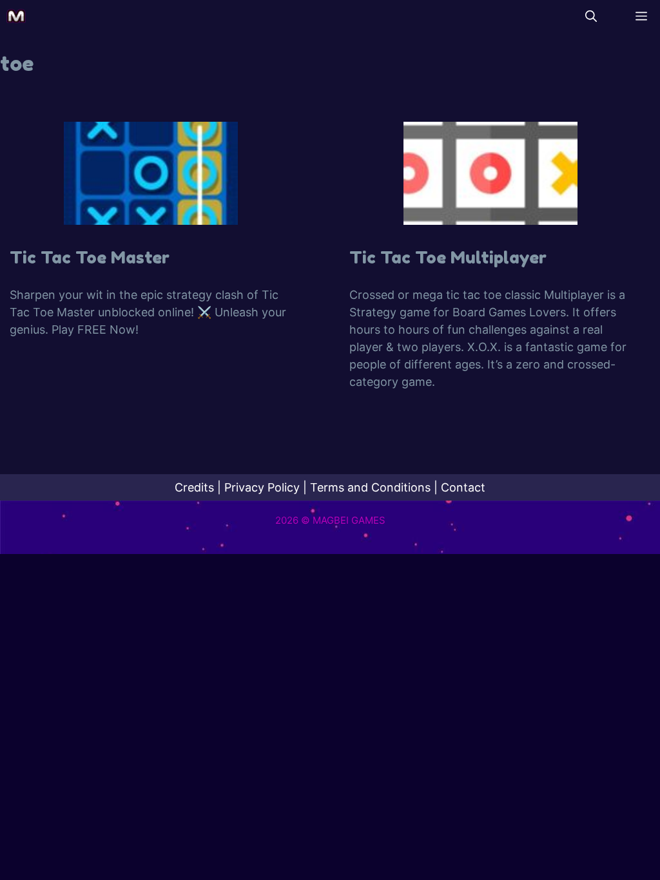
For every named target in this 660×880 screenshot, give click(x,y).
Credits (194, 487)
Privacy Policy (262, 487)
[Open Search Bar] (591, 16)
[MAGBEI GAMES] (16, 16)
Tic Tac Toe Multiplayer (448, 257)
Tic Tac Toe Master (90, 257)
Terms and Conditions (370, 487)
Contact (463, 487)
